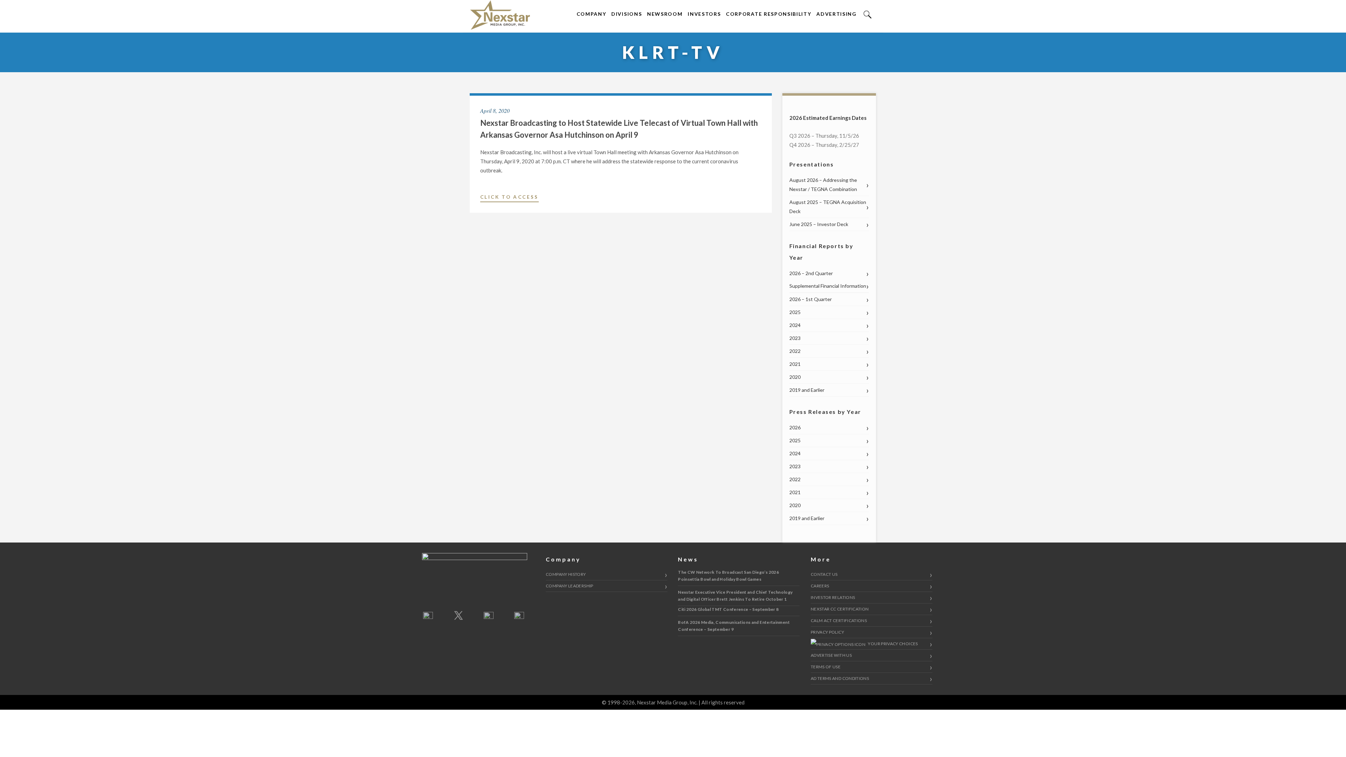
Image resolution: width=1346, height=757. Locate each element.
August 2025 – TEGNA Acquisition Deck (827, 206)
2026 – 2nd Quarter (811, 273)
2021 (795, 364)
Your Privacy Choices (892, 643)
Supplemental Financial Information (827, 286)
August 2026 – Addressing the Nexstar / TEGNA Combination (823, 184)
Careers (820, 585)
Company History (566, 574)
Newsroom (664, 14)
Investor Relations (833, 597)
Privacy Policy (827, 632)
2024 (795, 325)
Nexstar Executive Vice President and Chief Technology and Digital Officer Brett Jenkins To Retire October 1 (735, 595)
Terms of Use (826, 666)
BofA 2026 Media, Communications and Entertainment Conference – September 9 (734, 626)
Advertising (836, 14)
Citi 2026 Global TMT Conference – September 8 (728, 609)
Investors (704, 14)
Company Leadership (569, 585)
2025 (795, 312)
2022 (795, 351)
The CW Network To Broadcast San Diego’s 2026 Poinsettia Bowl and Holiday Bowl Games (728, 576)
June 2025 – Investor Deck (818, 224)
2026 (795, 427)
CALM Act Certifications (839, 620)
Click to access (509, 198)
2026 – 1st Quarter (810, 299)
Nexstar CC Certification (840, 609)
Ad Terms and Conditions (840, 678)
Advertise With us (831, 655)
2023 (795, 338)
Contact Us (824, 574)
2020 (795, 377)
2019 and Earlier (806, 390)
